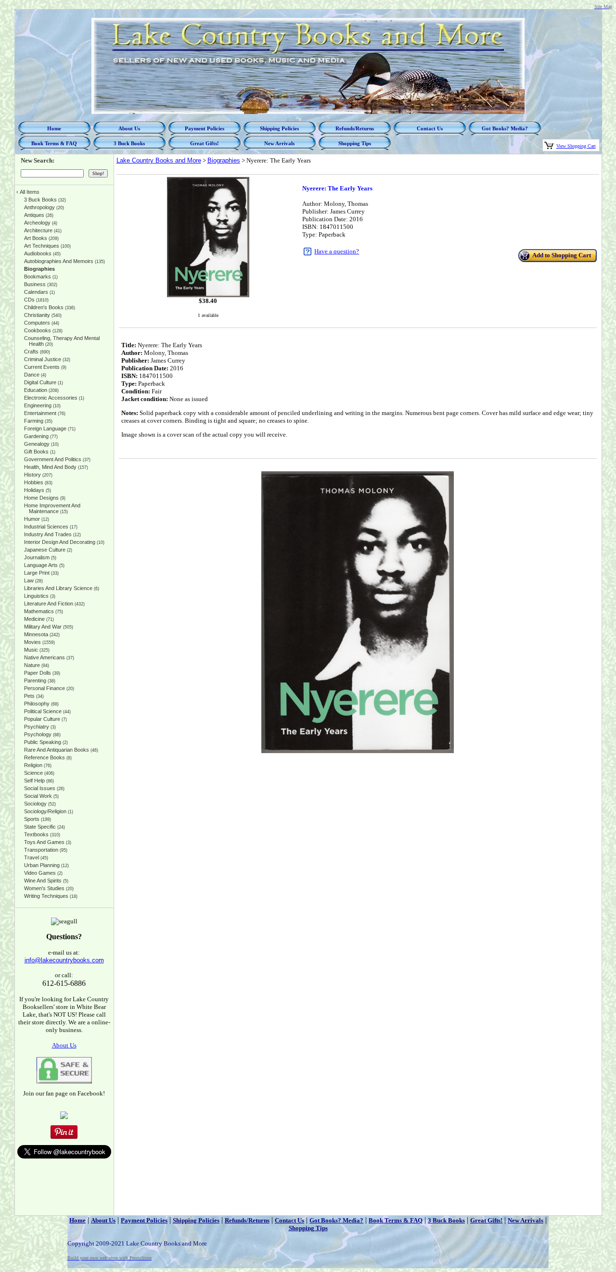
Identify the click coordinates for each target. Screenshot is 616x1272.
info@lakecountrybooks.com (64, 960)
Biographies (223, 160)
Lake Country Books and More (158, 160)
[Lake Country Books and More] (64, 1117)
